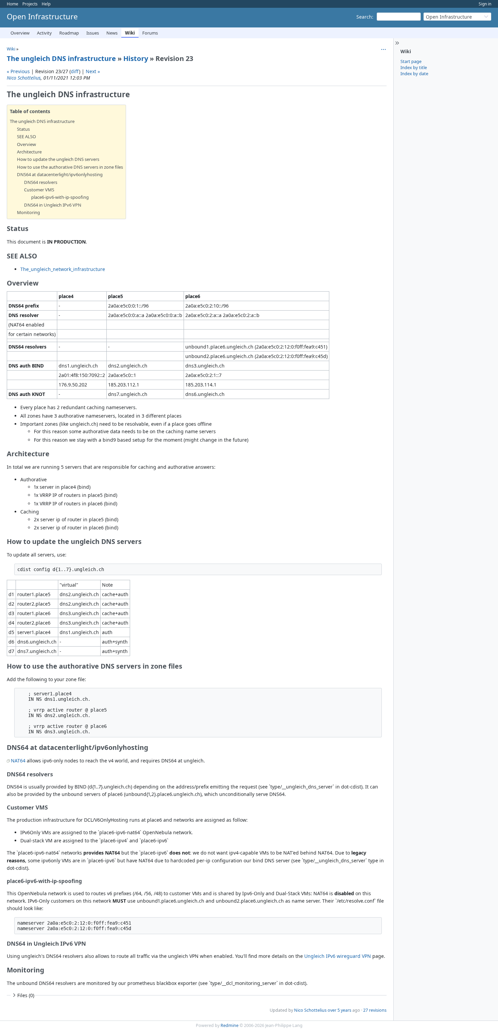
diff (75, 71)
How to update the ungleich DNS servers (58, 159)
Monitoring (28, 212)
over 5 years (339, 1010)
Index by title (413, 67)
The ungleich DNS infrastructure (61, 58)
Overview (20, 33)
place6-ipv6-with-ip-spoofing (60, 197)
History (135, 58)
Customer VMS (39, 190)
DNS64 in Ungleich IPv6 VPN (52, 205)
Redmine (229, 1025)
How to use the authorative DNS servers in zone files (70, 167)
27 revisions (375, 1010)
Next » (93, 71)
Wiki (130, 33)
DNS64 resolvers (40, 182)
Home (12, 4)
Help (46, 4)
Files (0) (25, 995)
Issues (92, 33)
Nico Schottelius (24, 78)
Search (364, 17)
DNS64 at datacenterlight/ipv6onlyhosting (60, 174)
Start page (410, 61)
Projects (30, 4)
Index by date (414, 73)
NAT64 (18, 760)
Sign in (485, 4)
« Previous (18, 71)
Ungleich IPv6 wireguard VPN (337, 956)
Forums (150, 33)
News (112, 33)
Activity (44, 33)
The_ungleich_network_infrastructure (62, 269)
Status (23, 129)
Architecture (29, 152)
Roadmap (69, 33)
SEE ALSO (26, 136)
